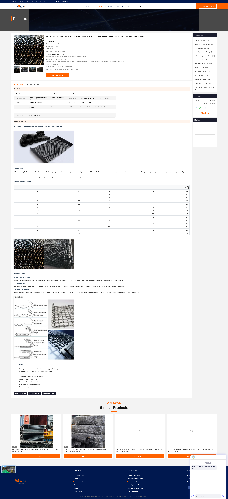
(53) (201, 60)
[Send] (223, 496)
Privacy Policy (78, 491)
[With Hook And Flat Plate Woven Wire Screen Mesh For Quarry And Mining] (192, 431)
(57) (205, 56)
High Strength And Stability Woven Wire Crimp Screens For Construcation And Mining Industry (87, 450)
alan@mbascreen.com (47, 1)
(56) (202, 48)
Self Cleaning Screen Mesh (135, 488)
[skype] (196, 108)
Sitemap (76, 488)
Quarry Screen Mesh (134, 475)
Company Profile (79, 475)
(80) (202, 40)
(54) (204, 44)
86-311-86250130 (63, 1)
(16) (202, 79)
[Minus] (223, 457)
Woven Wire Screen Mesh (30, 23)
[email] (204, 108)
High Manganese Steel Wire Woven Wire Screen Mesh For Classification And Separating (139, 450)
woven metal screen (48, 393)
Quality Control (78, 481)
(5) (203, 83)
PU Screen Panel (133, 491)
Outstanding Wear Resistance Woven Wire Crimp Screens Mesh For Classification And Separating (33, 450)
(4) (204, 88)
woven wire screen (34, 393)
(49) (203, 52)
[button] (14, 434)
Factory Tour (77, 478)
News (128, 6)
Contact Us (77, 485)
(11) (202, 71)
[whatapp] (200, 108)
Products (97, 6)
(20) (202, 67)
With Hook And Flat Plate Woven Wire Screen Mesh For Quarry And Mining (191, 449)
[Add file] (192, 496)
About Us (118, 6)
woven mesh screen (20, 393)
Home (88, 6)
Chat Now (205, 113)
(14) (201, 75)
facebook (189, 487)
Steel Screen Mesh (133, 481)
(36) (204, 63)
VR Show (108, 6)
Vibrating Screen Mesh (134, 485)
